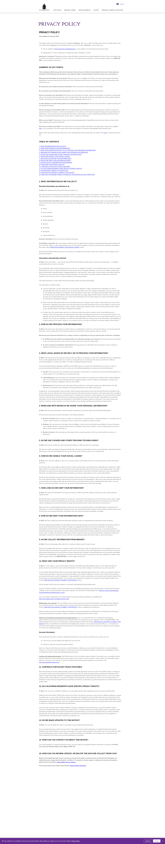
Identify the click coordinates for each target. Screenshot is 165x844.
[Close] (163, 840)
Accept (157, 841)
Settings (147, 841)
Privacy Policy (75, 841)
